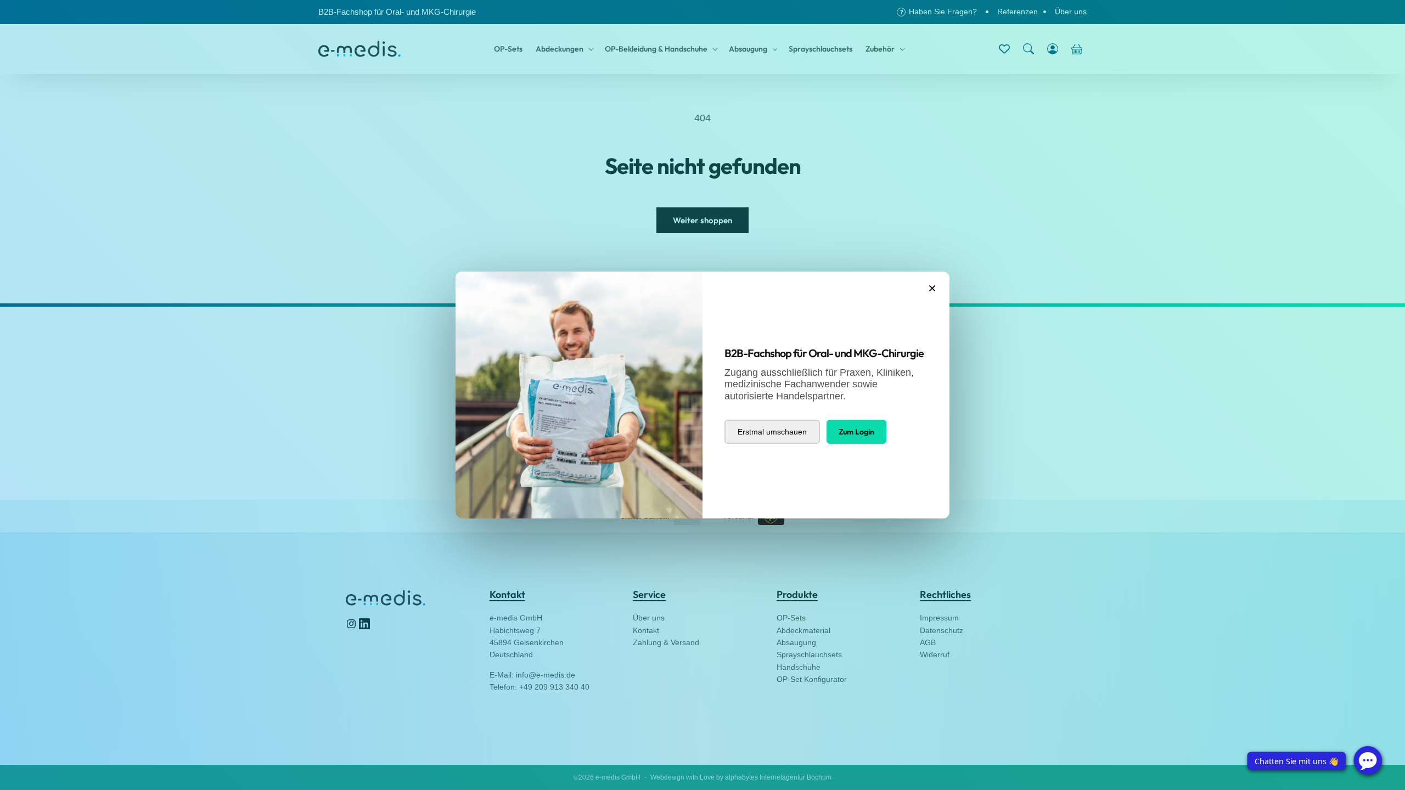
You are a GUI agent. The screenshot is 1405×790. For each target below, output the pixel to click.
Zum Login (856, 432)
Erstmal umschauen (772, 431)
